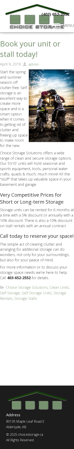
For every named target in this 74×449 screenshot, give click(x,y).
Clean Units (59, 287)
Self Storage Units (37, 292)
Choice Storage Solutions (27, 287)
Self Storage (10, 292)
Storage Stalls (25, 298)
